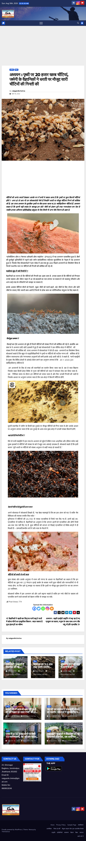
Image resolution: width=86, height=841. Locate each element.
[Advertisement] (43, 49)
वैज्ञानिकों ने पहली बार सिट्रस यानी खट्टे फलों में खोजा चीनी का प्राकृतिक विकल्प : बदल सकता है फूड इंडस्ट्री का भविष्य (24, 621)
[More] (52, 609)
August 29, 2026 (14, 716)
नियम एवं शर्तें (57, 829)
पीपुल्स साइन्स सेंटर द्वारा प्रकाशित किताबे (72, 829)
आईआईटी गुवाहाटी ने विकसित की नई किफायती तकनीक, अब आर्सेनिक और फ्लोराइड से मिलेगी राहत (63, 736)
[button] (78, 23)
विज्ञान (16, 69)
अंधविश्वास (80, 825)
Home (52, 825)
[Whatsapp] (43, 609)
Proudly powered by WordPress (12, 829)
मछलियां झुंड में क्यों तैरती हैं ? (17, 271)
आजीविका (49, 829)
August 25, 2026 (55, 740)
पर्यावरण (11, 69)
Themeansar (6, 831)
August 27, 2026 (55, 716)
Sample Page (71, 825)
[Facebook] (34, 609)
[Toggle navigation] (41, 23)
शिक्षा (76, 832)
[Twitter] (39, 609)
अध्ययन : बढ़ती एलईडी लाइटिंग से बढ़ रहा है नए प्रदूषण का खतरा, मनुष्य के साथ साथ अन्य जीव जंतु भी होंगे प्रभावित (63, 621)
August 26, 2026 (14, 740)
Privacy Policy (61, 825)
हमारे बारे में (80, 836)
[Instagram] (47, 609)
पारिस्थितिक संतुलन (29, 210)
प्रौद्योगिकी (59, 832)
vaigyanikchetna (18, 91)
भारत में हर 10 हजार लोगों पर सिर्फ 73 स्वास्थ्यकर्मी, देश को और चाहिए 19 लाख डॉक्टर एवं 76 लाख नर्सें (21, 736)
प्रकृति (53, 832)
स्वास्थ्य (7, 706)
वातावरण (66, 832)
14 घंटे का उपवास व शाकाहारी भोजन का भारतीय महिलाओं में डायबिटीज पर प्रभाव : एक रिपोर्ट (63, 712)
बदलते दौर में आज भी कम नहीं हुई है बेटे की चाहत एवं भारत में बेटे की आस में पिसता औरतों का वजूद (21, 712)
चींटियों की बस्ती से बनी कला (18, 574)
